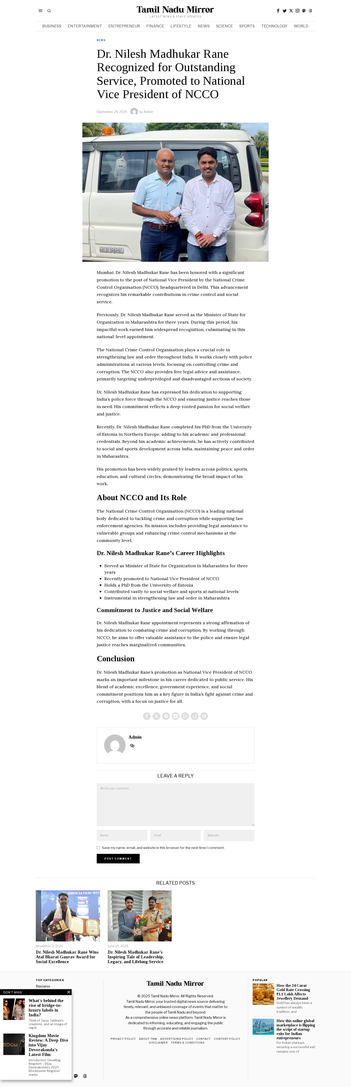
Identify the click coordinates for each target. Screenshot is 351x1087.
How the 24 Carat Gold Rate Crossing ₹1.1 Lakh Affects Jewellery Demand (293, 992)
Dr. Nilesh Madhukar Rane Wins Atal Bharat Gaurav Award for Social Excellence (67, 957)
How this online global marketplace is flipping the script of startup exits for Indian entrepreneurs (296, 1029)
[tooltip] (278, 11)
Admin (148, 112)
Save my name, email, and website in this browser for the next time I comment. (163, 848)
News (101, 40)
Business (43, 986)
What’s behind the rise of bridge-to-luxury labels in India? (46, 1007)
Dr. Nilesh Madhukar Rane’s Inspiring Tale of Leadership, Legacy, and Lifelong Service (136, 957)
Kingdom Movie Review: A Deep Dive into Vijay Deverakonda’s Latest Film (48, 1045)
